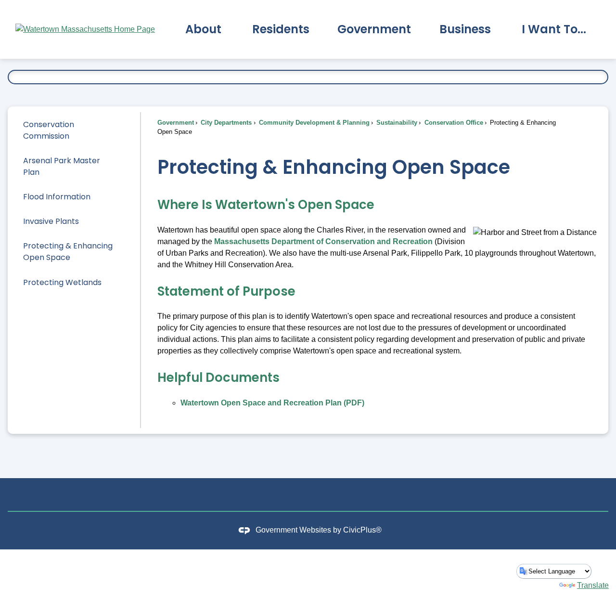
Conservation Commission (48, 130)
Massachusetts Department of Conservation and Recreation (323, 241)
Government (175, 122)
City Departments (225, 122)
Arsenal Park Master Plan (61, 166)
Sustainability (395, 122)
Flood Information (56, 196)
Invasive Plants (51, 221)
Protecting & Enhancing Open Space (68, 251)
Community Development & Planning (313, 122)
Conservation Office (453, 122)
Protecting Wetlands (62, 282)
